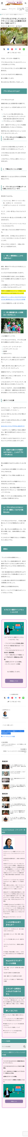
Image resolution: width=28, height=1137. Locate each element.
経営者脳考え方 (6, 733)
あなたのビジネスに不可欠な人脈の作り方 (13, 426)
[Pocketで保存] (19, 697)
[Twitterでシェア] (4, 49)
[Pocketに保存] (20, 49)
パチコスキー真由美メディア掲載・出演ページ (20, 9)
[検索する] (24, 1046)
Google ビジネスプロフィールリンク (12, 917)
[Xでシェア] (5, 697)
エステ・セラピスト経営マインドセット (13, 731)
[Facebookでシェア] (8, 49)
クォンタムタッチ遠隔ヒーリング (12, 1027)
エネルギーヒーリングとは (10, 1032)
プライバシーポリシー (12, 9)
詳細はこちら (14, 681)
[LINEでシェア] (24, 49)
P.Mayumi (20, 26)
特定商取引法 (4, 9)
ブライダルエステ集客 (9, 736)
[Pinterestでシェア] (12, 49)
